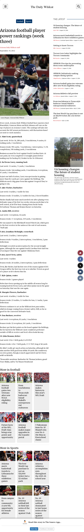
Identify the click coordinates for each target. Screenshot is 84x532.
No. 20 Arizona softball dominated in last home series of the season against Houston (41, 508)
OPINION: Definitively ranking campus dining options (65, 74)
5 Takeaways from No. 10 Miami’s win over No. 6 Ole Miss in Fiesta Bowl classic (41, 432)
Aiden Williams (57, 68)
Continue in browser (46, 529)
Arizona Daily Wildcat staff (10, 47)
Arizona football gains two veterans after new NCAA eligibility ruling (68, 84)
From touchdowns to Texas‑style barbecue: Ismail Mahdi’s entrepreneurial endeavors (66, 103)
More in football (10, 369)
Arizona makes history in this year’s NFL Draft (40, 390)
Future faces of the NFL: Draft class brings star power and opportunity (7, 431)
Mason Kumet (57, 120)
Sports (28, 21)
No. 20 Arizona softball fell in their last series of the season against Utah (24, 505)
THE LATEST (59, 19)
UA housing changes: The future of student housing (67, 172)
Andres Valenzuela (58, 88)
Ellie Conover (57, 48)
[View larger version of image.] (24, 85)
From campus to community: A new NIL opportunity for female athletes (8, 505)
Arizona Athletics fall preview (65, 93)
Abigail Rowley (57, 78)
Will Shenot (56, 40)
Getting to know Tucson (63, 45)
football (20, 21)
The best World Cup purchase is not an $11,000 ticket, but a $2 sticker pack (68, 116)
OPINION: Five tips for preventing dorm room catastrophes (67, 64)
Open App (34, 529)
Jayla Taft (55, 30)
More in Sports (9, 448)
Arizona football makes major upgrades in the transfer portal (24, 431)
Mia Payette (56, 58)
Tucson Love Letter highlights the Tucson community (67, 54)
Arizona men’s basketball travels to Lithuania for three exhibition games (68, 36)
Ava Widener (56, 96)
